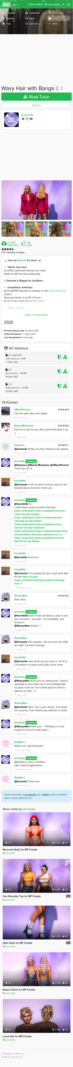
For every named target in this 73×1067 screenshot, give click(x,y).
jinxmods (27, 115)
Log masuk (29, 794)
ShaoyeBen (20, 595)
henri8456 (20, 480)
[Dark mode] (63, 4)
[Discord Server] (31, 118)
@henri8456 (21, 504)
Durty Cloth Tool (57, 290)
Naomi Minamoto (24, 425)
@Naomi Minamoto (38, 465)
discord (21, 260)
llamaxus (19, 445)
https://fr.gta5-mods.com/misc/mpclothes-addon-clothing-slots (39, 580)
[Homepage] (23, 118)
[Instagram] (27, 118)
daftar (45, 794)
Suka (29, 245)
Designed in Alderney (12, 1053)
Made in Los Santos (12, 1057)
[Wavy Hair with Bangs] (36, 200)
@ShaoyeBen (22, 625)
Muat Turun (38, 96)
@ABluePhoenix (59, 465)
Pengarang (31, 461)
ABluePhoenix (22, 409)
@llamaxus (20, 465)
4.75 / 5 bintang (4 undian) (13, 252)
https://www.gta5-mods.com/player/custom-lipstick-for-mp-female (39, 539)
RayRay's (19, 742)
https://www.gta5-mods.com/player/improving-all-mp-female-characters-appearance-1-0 (41, 532)
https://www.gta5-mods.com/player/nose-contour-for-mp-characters (38, 525)
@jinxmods (20, 449)
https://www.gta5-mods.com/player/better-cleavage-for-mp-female (38, 519)
